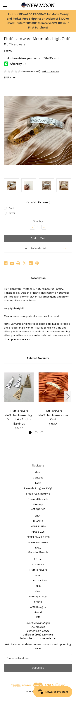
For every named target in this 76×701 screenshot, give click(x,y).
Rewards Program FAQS (38, 488)
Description (38, 278)
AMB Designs (38, 607)
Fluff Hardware (38, 569)
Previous (4, 396)
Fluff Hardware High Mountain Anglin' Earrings (19, 419)
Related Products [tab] (38, 358)
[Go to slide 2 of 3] (36, 432)
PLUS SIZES (38, 531)
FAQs (38, 483)
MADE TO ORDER (38, 542)
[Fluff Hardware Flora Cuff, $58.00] (53, 387)
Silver (12, 213)
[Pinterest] (37, 263)
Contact (38, 477)
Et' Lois (38, 559)
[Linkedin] (31, 263)
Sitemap (38, 504)
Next (67, 396)
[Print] (18, 263)
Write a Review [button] (50, 71)
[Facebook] (6, 263)
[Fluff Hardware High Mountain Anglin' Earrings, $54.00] (19, 387)
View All (38, 612)
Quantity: (38, 221)
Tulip (38, 585)
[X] (24, 263)
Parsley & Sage (38, 596)
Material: (38, 202)
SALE (38, 547)
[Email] (12, 263)
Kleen (38, 591)
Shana (38, 601)
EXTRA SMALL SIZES (38, 537)
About (38, 472)
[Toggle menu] (5, 5)
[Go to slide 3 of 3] (42, 432)
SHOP (38, 515)
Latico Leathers (38, 580)
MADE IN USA (38, 526)
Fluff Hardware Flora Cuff (53, 417)
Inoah (38, 575)
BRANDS (38, 521)
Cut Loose (38, 564)
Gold (11, 208)
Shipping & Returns (38, 493)
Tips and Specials (38, 499)
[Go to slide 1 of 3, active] (30, 432)
